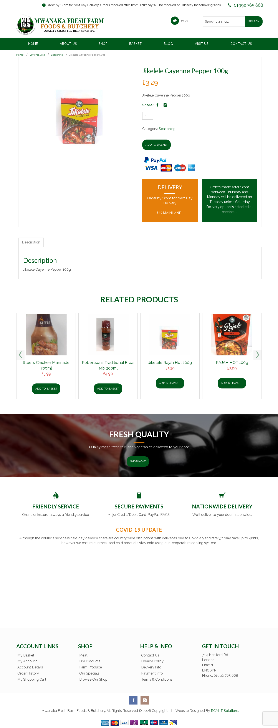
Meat (83, 655)
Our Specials (89, 673)
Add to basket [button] (46, 388)
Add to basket (156, 144)
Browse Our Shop (93, 679)
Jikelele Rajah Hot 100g (170, 362)
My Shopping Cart (31, 679)
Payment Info (152, 673)
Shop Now (138, 461)
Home (19, 54)
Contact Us (150, 655)
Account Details (30, 667)
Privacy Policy (152, 661)
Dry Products (37, 54)
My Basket (25, 655)
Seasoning (57, 54)
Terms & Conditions (156, 679)
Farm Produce (90, 667)
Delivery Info (151, 667)
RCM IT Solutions (224, 711)
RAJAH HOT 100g (232, 362)
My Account (27, 661)
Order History (28, 673)
